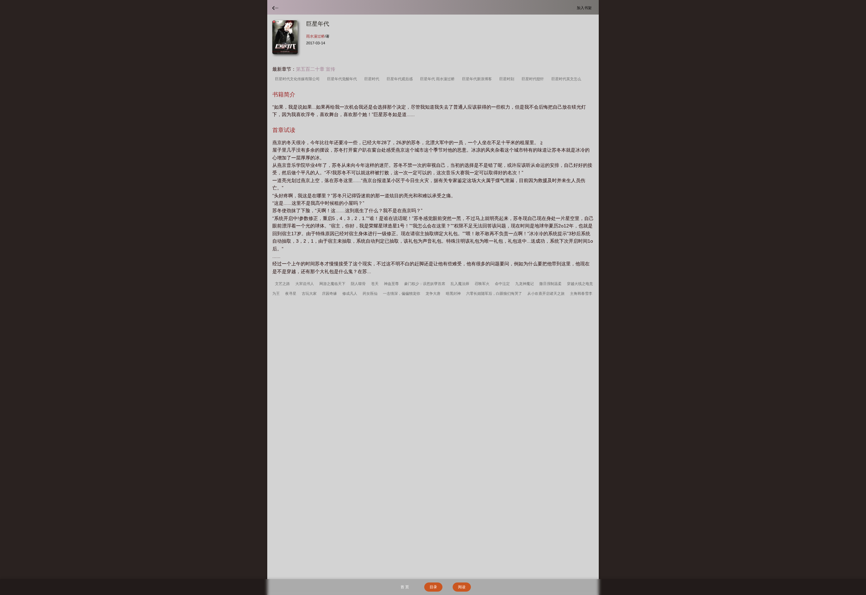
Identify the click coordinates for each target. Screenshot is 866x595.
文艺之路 (282, 284)
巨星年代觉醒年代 (343, 79)
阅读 (461, 587)
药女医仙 (370, 293)
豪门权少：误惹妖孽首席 (424, 284)
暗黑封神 (453, 293)
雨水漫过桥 (315, 36)
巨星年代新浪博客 (478, 79)
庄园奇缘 (329, 293)
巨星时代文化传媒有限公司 (298, 79)
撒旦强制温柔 (550, 284)
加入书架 (585, 7)
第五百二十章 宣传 (315, 69)
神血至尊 (391, 284)
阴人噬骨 (358, 284)
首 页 (405, 587)
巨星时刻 (507, 79)
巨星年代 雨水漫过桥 (438, 79)
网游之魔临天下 (332, 284)
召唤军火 (482, 284)
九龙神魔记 (524, 284)
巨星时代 (372, 79)
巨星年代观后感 (401, 79)
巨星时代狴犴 (534, 79)
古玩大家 (309, 293)
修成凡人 (349, 293)
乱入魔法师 (460, 284)
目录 (433, 587)
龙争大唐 (433, 293)
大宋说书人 (304, 284)
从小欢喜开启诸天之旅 (546, 293)
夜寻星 (290, 293)
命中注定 (502, 284)
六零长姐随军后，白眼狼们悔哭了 (494, 293)
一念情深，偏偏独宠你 (401, 293)
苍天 (375, 284)
